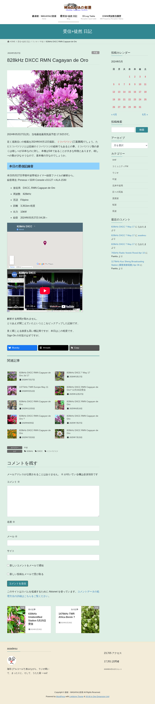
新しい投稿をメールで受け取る (27, 574)
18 (145, 92)
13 (119, 92)
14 (124, 92)
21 (124, 99)
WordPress (60, 696)
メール (12, 536)
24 (140, 99)
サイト (10, 551)
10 (140, 84)
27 (119, 107)
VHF (114, 160)
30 (135, 107)
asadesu (142, 235)
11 (145, 84)
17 (140, 92)
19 (114, 99)
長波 (114, 211)
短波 (114, 204)
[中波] (16, 617)
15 (129, 92)
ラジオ (115, 173)
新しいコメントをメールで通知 (27, 565)
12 (114, 92)
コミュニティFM (120, 166)
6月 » (145, 114)
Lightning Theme (76, 696)
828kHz (30, 451)
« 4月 (114, 114)
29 (129, 107)
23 (135, 99)
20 (119, 99)
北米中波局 (117, 185)
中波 (95, 52)
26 (114, 107)
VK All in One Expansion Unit (97, 696)
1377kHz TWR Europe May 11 (33, 387)
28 (124, 107)
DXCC (40, 451)
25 (145, 99)
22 (129, 99)
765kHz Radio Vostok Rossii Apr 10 (128, 253)
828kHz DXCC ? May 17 (78, 372)
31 (140, 107)
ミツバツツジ (52, 451)
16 (135, 92)
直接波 (115, 198)
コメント (13, 482)
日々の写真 (117, 192)
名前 (11, 522)
